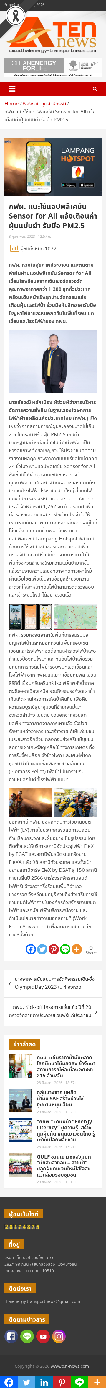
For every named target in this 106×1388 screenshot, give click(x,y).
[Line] (65, 949)
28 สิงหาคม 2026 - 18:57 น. (57, 1083)
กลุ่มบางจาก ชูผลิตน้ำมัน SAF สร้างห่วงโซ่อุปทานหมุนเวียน (60, 1099)
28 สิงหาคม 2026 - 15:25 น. (57, 1112)
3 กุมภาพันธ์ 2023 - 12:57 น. (30, 236)
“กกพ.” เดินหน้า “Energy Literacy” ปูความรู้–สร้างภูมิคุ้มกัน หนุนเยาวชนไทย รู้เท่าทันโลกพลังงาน (66, 1131)
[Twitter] (42, 949)
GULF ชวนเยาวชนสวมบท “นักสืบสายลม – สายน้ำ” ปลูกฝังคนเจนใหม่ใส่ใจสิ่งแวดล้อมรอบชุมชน (64, 1166)
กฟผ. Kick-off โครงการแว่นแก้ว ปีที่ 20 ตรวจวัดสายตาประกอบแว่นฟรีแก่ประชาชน (50, 1011)
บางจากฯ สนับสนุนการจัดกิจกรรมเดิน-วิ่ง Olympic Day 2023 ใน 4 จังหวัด (55, 983)
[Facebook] (31, 949)
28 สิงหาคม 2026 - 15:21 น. (57, 1147)
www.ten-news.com (70, 1366)
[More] (77, 949)
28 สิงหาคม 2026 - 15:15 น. (57, 1182)
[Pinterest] (54, 949)
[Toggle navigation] (12, 89)
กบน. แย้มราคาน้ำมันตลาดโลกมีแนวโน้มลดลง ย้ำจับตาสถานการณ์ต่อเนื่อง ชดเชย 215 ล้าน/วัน (66, 1067)
